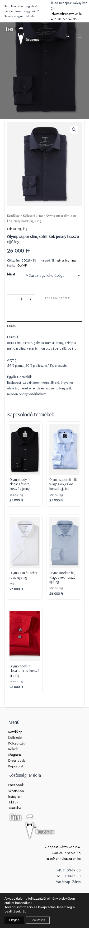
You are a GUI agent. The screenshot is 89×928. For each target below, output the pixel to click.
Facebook (15, 784)
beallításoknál (15, 911)
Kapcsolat (15, 766)
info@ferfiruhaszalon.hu (67, 13)
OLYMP (22, 265)
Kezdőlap (13, 215)
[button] (68, 36)
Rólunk (13, 748)
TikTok (13, 802)
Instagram (15, 796)
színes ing (14, 228)
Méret (11, 274)
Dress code (17, 760)
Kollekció (29, 215)
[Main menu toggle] (79, 36)
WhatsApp (16, 790)
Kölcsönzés (16, 743)
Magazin (14, 754)
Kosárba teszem (57, 298)
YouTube (14, 807)
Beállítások (38, 920)
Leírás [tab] (11, 325)
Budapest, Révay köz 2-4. (62, 846)
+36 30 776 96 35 (64, 19)
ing (40, 215)
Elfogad (14, 920)
